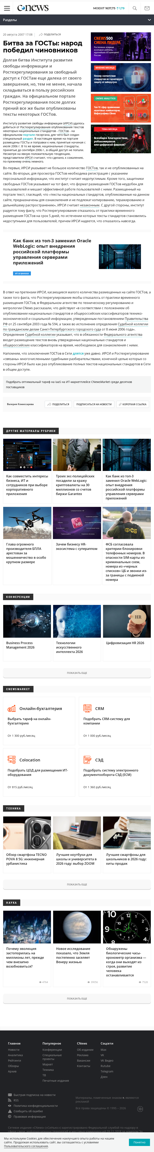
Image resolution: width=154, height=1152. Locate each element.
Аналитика (15, 1055)
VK (102, 1055)
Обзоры (13, 1066)
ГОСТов (64, 131)
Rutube (105, 1066)
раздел (28, 138)
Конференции (52, 1050)
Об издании (85, 1050)
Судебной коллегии (40, 334)
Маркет (48, 1064)
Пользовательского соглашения (26, 1146)
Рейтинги (14, 1060)
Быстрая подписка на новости (35, 1095)
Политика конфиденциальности (36, 1106)
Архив (12, 1071)
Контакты (83, 1066)
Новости (13, 1050)
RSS (16, 1100)
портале (29, 135)
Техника (48, 1070)
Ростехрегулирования (35, 127)
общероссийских (16, 345)
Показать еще (77, 673)
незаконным (89, 205)
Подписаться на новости (94, 404)
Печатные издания (56, 1080)
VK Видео (107, 1060)
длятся (78, 353)
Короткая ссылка (134, 404)
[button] (135, 8)
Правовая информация (30, 1116)
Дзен (104, 1077)
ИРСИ (68, 123)
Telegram (107, 1071)
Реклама (82, 1055)
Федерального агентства (123, 334)
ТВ (44, 1075)
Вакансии (83, 1060)
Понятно (139, 1142)
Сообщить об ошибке (28, 1111)
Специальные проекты (52, 1057)
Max (103, 1050)
